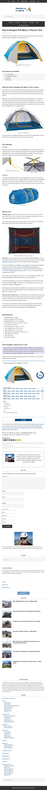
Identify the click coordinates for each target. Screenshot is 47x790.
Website (4, 503)
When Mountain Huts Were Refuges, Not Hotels (26, 611)
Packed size (4, 515)
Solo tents (6, 767)
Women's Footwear (8, 747)
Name (4, 491)
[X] (5, 440)
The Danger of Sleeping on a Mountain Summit (26, 651)
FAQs (3, 740)
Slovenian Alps (7, 710)
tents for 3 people (39, 424)
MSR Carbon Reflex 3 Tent (17, 270)
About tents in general (8, 765)
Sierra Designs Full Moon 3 (13, 447)
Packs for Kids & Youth (8, 721)
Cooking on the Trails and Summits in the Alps (26, 621)
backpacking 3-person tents (9, 261)
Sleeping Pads (5, 758)
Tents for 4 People (7, 773)
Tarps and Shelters (8, 768)
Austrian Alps (6, 702)
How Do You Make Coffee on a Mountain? (25, 631)
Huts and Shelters (7, 707)
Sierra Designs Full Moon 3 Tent (26, 447)
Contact (3, 581)
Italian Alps (6, 708)
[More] (20, 440)
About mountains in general (7, 698)
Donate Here (23, 593)
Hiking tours (4, 753)
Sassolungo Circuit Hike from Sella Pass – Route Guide (27, 662)
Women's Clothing (7, 727)
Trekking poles (7, 736)
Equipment (4, 730)
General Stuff (6, 733)
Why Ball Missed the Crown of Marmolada (25, 601)
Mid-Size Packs (7, 720)
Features (4, 521)
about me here (39, 548)
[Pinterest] (11, 440)
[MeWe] (14, 440)
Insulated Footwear (8, 744)
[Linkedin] (9, 440)
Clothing (3, 724)
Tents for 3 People (11, 446)
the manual (31, 151)
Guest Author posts (6, 750)
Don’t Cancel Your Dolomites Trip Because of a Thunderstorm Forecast (26, 642)
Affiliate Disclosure (6, 587)
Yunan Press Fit (18, 149)
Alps (3, 701)
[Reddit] (7, 440)
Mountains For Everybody (23, 9)
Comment (5, 476)
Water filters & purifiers (8, 737)
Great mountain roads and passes (11, 705)
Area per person (5, 509)
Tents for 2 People (7, 770)
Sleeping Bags (5, 756)
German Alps (6, 704)
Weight (3, 512)
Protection (4, 518)
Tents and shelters (6, 764)
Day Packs (6, 717)
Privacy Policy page (17, 573)
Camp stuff (6, 731)
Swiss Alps (6, 711)
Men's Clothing (7, 726)
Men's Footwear (7, 746)
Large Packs (6, 718)
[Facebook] (3, 440)
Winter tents (6, 774)
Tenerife (3, 761)
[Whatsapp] (18, 440)
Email (4, 497)
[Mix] (16, 440)
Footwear (4, 743)
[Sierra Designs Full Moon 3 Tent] (19, 375)
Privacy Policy (5, 584)
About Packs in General (9, 715)
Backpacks (4, 714)
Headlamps (6, 734)
